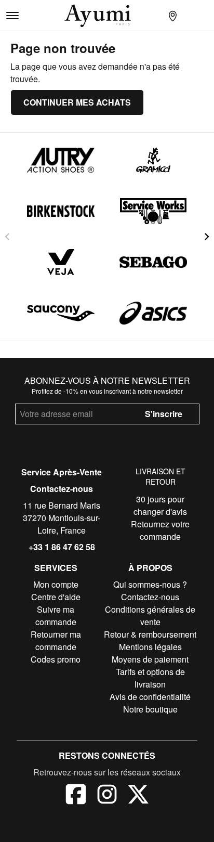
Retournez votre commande (160, 530)
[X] (138, 796)
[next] (206, 236)
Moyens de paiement (150, 659)
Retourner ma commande (56, 640)
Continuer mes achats (77, 102)
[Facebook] (75, 796)
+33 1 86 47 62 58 (62, 547)
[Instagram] (107, 796)
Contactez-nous (61, 489)
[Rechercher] (156, 15)
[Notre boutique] (172, 15)
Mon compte (55, 584)
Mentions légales (150, 647)
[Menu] (12, 15)
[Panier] (205, 15)
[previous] (7, 236)
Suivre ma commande (55, 615)
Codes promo (56, 659)
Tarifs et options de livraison (150, 678)
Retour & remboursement (150, 634)
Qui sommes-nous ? (150, 584)
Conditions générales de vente (150, 615)
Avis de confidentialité (150, 697)
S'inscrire (163, 414)
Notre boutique (150, 709)
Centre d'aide (56, 597)
